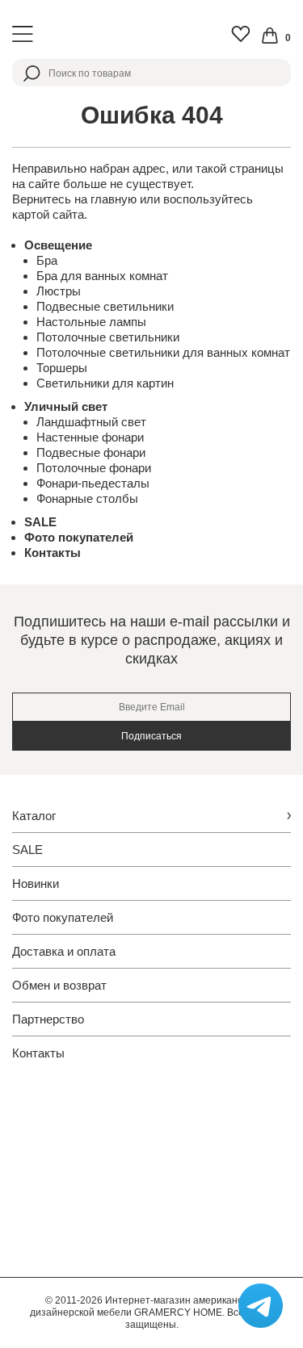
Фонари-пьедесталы (92, 483)
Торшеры (61, 368)
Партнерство (48, 1019)
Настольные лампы (91, 322)
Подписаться (151, 736)
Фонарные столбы (87, 498)
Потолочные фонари (93, 468)
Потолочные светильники (107, 337)
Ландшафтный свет (91, 422)
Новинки (35, 883)
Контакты (52, 552)
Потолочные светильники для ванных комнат (163, 352)
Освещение (58, 245)
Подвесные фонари (90, 452)
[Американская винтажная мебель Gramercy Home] (151, 34)
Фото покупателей (78, 537)
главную (113, 199)
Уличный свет (65, 406)
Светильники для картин (105, 383)
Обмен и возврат (59, 985)
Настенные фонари (90, 437)
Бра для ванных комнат (102, 276)
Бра (46, 260)
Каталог (34, 816)
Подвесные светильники (105, 306)
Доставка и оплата (64, 951)
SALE (40, 522)
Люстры (58, 291)
